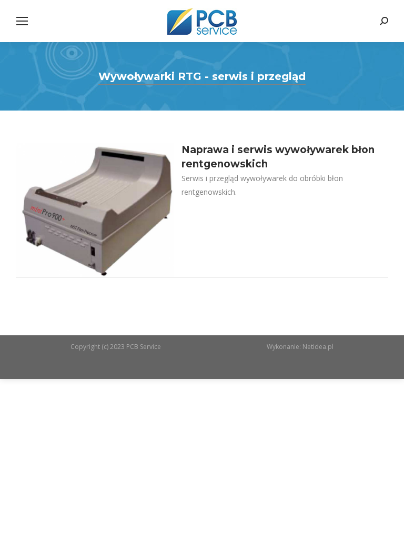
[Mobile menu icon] (22, 21)
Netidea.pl (318, 346)
